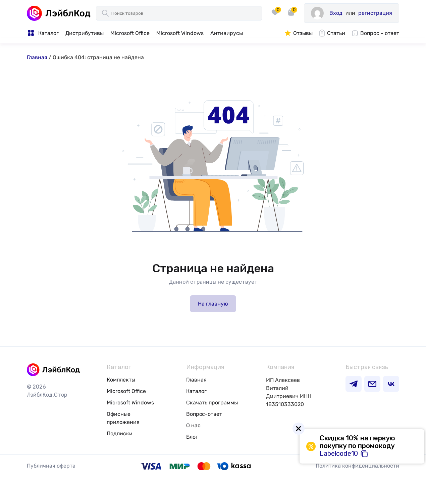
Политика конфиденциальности (357, 466)
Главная (37, 57)
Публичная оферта (51, 466)
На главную (213, 304)
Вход (335, 13)
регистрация (375, 13)
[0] (275, 18)
